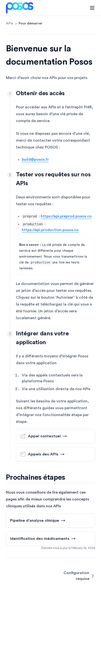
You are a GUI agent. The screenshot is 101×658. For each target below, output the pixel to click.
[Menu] (92, 8)
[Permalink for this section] (69, 93)
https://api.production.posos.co (50, 230)
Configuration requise (76, 576)
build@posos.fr (35, 159)
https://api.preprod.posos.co (66, 216)
